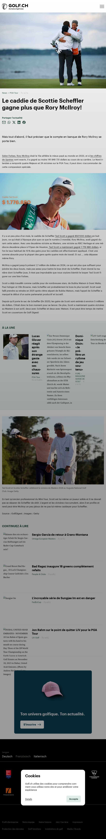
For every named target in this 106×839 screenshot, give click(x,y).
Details (28, 799)
